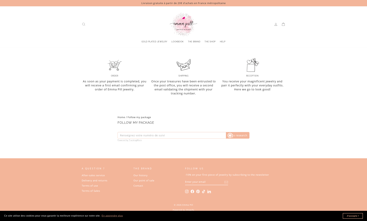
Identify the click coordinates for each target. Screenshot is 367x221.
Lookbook (177, 41)
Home (121, 117)
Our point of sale (143, 180)
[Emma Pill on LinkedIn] (209, 191)
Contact (138, 185)
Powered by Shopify (183, 210)
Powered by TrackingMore (130, 140)
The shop (210, 41)
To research (239, 135)
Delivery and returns (94, 180)
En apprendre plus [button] (112, 216)
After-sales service (93, 175)
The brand (194, 41)
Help (223, 41)
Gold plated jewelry (154, 41)
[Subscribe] (226, 182)
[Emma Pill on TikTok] (203, 191)
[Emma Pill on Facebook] (192, 191)
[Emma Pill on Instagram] (187, 191)
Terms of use (90, 185)
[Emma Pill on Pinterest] (198, 191)
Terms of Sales (91, 190)
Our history (140, 175)
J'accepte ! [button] (353, 216)
